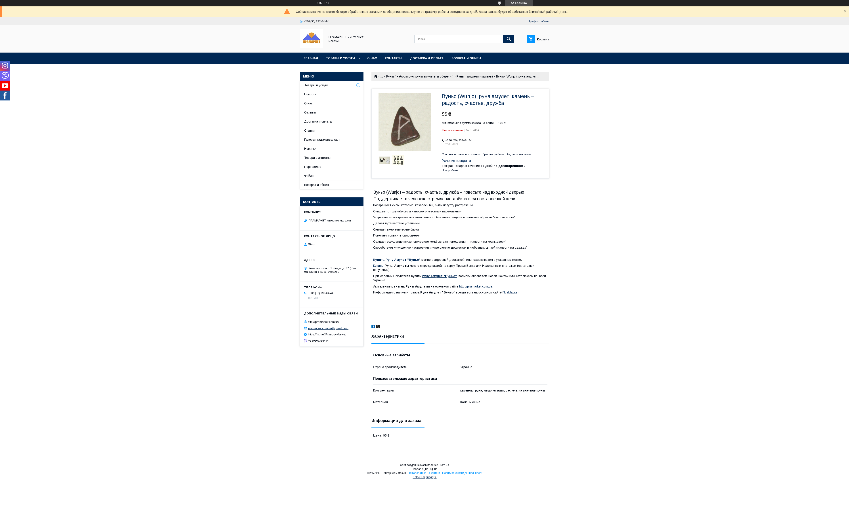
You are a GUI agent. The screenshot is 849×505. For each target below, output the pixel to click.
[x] (378, 327)
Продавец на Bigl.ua (424, 469)
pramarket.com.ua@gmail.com (328, 328)
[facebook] (373, 327)
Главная (311, 58)
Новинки (310, 148)
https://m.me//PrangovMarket (327, 334)
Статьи (309, 130)
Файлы (309, 176)
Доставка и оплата (427, 58)
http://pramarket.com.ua (475, 286)
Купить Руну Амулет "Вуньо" (397, 259)
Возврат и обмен (466, 58)
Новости (310, 94)
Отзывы (310, 112)
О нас (372, 58)
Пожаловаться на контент (424, 473)
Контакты (393, 58)
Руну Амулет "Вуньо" (439, 276)
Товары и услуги (340, 58)
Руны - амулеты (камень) (475, 76)
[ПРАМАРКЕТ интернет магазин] (311, 47)
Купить (378, 265)
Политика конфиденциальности (462, 473)
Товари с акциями (317, 157)
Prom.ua (444, 465)
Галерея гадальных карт (322, 139)
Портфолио (312, 166)
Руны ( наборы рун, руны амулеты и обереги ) (419, 76)
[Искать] (508, 39)
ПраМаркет (511, 292)
